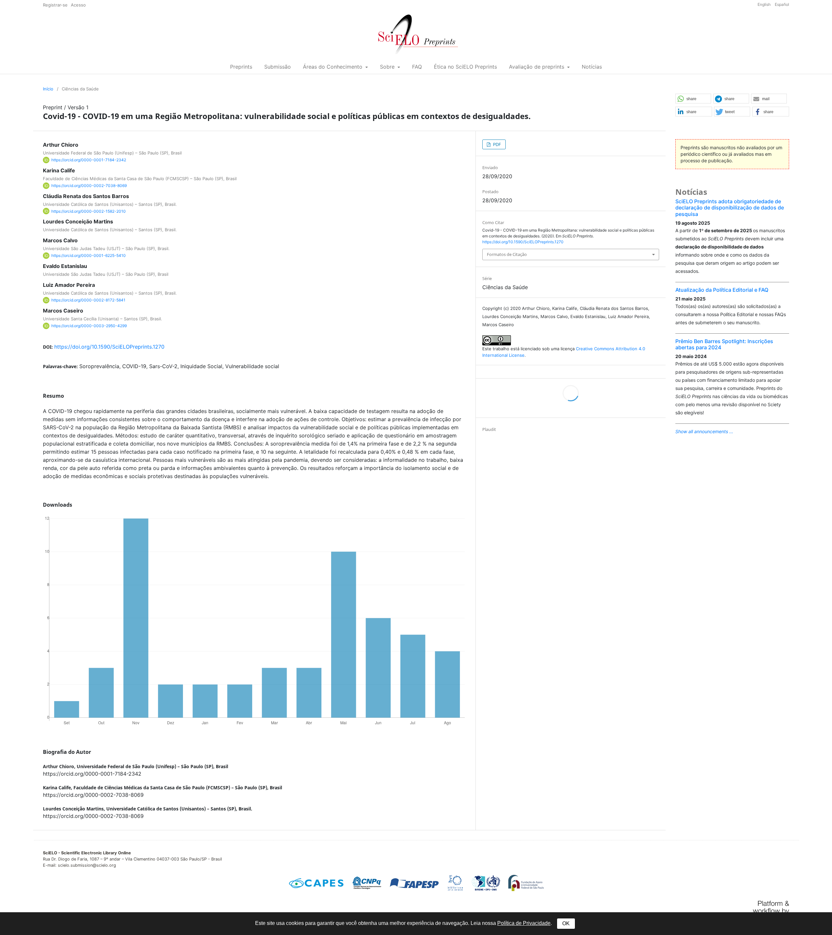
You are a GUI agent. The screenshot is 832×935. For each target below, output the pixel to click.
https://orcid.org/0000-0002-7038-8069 (89, 185)
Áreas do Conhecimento (333, 66)
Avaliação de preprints (537, 66)
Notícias (592, 66)
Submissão (277, 66)
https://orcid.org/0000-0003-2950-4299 (89, 325)
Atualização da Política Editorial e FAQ (721, 290)
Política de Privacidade (524, 923)
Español (782, 4)
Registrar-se (55, 4)
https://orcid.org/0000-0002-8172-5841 (88, 300)
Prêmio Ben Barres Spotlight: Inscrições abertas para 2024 (724, 344)
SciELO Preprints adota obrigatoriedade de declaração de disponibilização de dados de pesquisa (729, 207)
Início (48, 88)
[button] (693, 99)
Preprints (241, 66)
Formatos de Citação (507, 254)
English (765, 4)
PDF (496, 144)
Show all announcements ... (704, 431)
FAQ (417, 66)
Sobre (388, 66)
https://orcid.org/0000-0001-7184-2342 (88, 159)
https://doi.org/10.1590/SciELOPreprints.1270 (109, 346)
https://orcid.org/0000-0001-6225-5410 (88, 255)
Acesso (78, 4)
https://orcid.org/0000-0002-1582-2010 (88, 210)
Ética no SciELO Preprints (465, 66)
